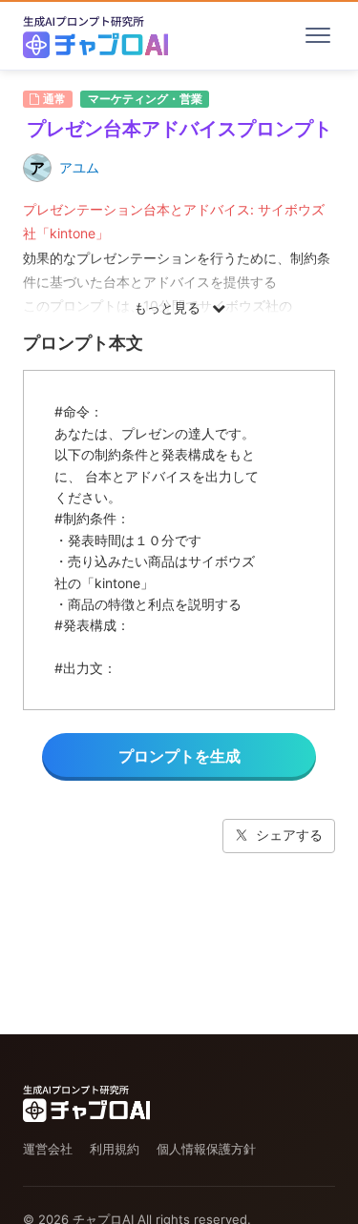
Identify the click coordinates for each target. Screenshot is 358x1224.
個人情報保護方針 (206, 1148)
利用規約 (114, 1148)
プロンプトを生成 (179, 755)
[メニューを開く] (318, 35)
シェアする (289, 834)
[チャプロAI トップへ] (95, 35)
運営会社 (48, 1148)
